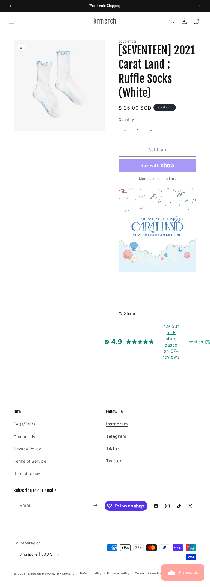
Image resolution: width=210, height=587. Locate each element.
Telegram (116, 436)
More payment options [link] (157, 179)
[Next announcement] (199, 6)
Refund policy (27, 473)
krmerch (34, 574)
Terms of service (148, 573)
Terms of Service (30, 461)
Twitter (114, 460)
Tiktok (113, 448)
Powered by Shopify (58, 574)
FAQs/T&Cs (24, 424)
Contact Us (24, 436)
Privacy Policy (27, 449)
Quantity (126, 119)
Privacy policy (118, 573)
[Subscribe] (96, 505)
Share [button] (129, 313)
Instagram (117, 424)
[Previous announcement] (11, 6)
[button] (11, 21)
